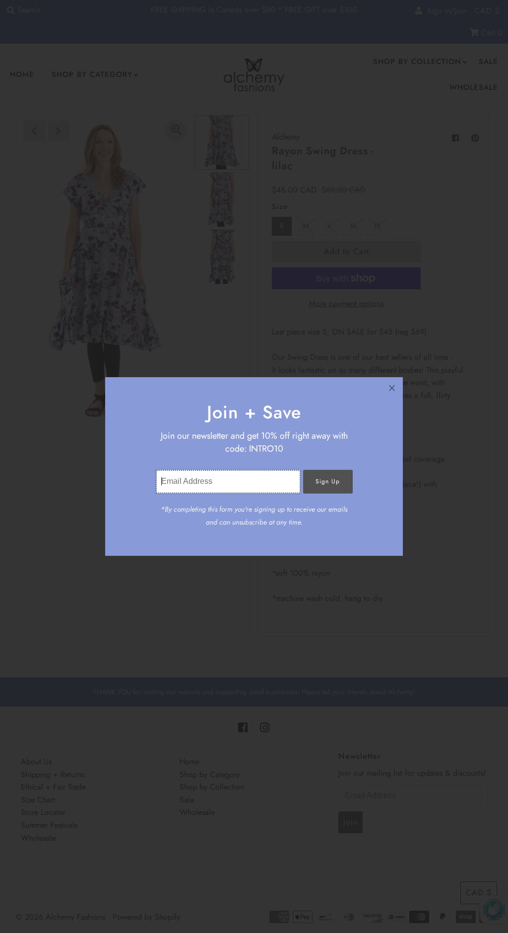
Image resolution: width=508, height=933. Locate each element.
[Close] (392, 388)
